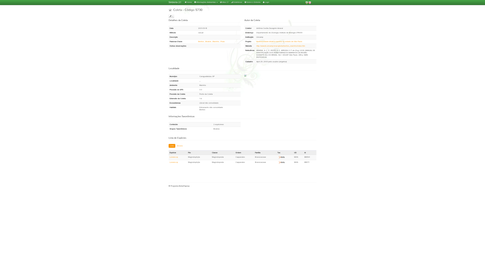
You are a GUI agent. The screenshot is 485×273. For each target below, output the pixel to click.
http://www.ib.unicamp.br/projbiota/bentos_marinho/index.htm (280, 46)
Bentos (201, 41)
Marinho (216, 41)
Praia (223, 41)
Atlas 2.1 (225, 2)
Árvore (180, 146)
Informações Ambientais (206, 2)
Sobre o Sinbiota (253, 2)
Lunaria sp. (174, 157)
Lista (172, 146)
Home (189, 2)
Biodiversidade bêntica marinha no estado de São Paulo (279, 41)
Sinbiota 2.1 (175, 2)
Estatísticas (237, 2)
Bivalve (208, 41)
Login (266, 2)
